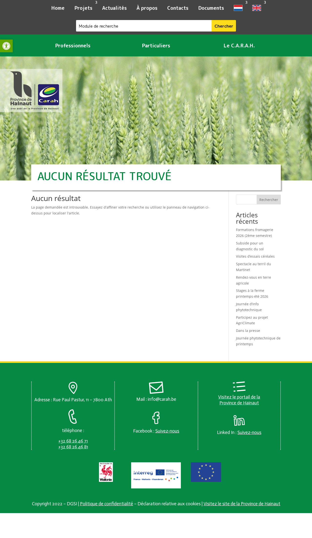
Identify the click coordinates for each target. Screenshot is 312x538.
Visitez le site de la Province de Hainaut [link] (242, 503)
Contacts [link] (177, 7)
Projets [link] (83, 7)
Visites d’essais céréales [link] (255, 256)
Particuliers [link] (156, 45)
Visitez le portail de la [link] (239, 397)
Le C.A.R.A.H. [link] (239, 45)
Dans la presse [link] (248, 330)
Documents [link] (211, 7)
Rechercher (268, 199)
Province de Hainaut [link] (239, 403)
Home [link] (58, 7)
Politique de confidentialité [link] (106, 503)
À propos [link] (146, 7)
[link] (6, 46)
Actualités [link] (114, 7)
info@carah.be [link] (162, 399)
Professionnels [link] (72, 45)
